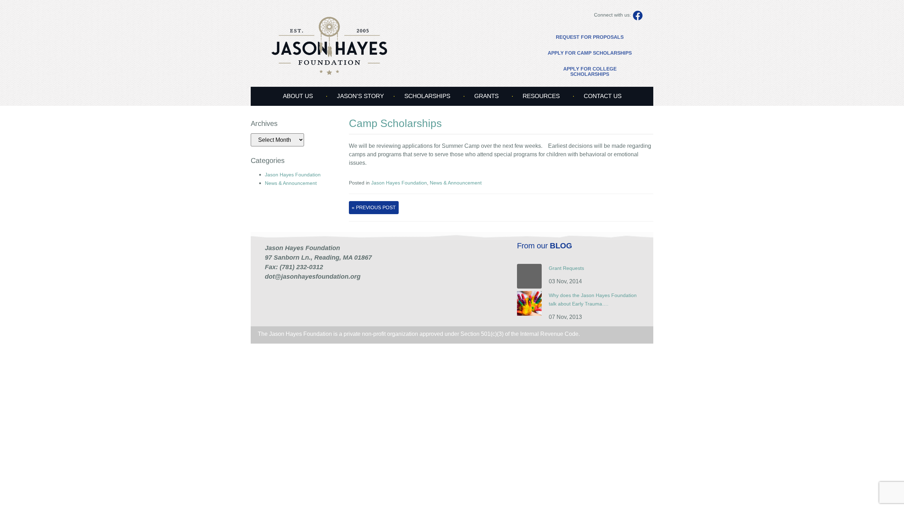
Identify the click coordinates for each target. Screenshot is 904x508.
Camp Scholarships (395, 123)
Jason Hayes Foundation (293, 174)
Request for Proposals (590, 37)
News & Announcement (291, 183)
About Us (298, 96)
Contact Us (603, 96)
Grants (486, 96)
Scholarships (427, 96)
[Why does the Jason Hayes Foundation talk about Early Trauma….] (529, 314)
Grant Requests (566, 268)
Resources (541, 96)
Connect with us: (612, 15)
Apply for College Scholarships (590, 71)
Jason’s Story (360, 96)
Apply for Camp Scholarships (590, 53)
